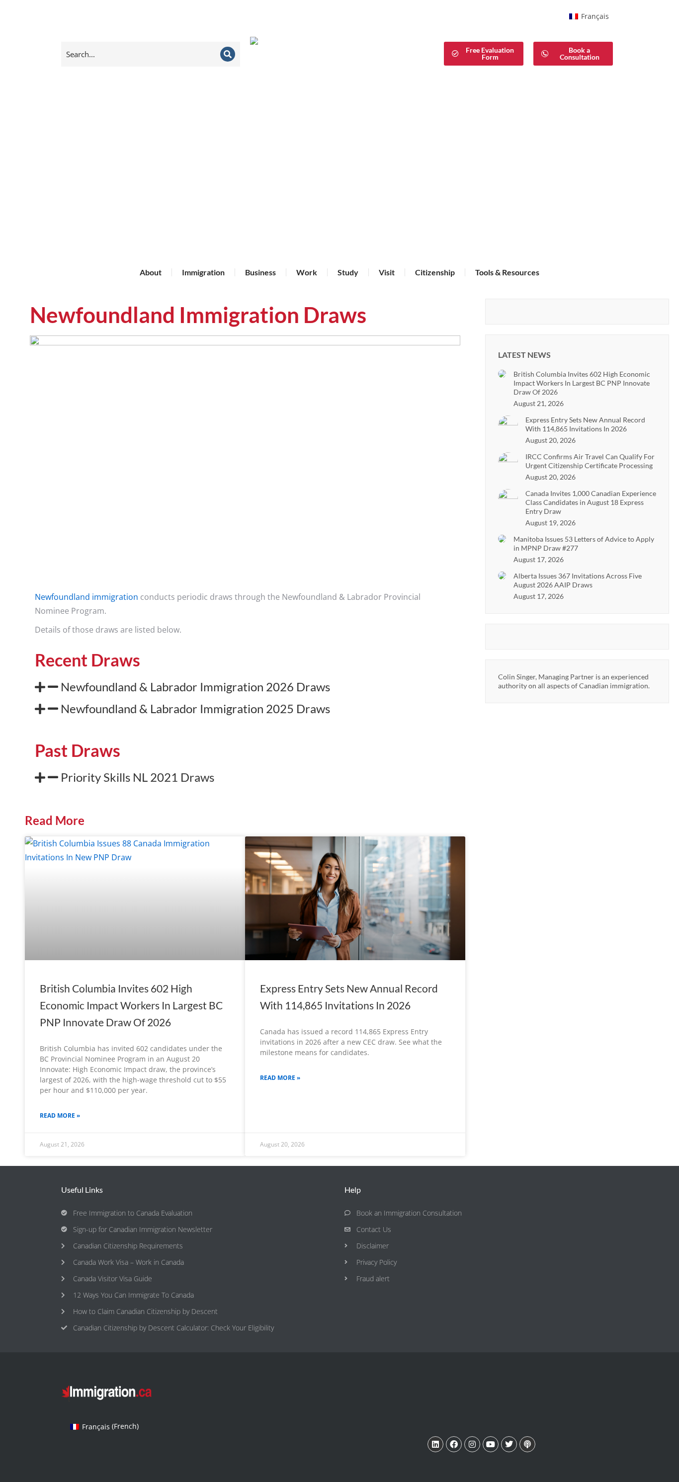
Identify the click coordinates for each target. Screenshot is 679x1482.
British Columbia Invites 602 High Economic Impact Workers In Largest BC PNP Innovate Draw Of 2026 (131, 1005)
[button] (245, 686)
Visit (387, 272)
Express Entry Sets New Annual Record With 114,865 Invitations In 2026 (585, 424)
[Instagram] (472, 1444)
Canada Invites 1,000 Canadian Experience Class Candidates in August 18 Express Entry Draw (590, 502)
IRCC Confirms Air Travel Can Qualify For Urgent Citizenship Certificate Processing (590, 461)
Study (348, 272)
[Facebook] (454, 1444)
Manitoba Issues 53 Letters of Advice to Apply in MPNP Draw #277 (583, 543)
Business (260, 272)
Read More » (60, 1115)
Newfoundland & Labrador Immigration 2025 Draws (195, 708)
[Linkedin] (435, 1444)
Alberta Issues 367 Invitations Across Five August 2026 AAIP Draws (577, 580)
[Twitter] (509, 1444)
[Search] (227, 54)
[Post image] (502, 374)
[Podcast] (527, 1444)
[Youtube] (491, 1444)
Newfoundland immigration (86, 596)
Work (306, 272)
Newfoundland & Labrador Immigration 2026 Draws (195, 686)
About (151, 272)
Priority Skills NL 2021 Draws (137, 777)
